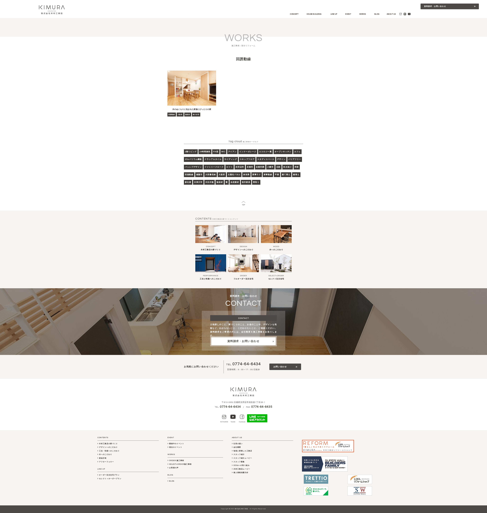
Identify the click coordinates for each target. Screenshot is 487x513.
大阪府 (180, 114)
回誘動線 (171, 114)
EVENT (348, 14)
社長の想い (238, 444)
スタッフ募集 (239, 462)
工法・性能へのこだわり (109, 451)
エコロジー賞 (265, 152)
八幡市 (270, 167)
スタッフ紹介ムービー (242, 458)
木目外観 (209, 182)
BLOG (376, 14)
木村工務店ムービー (241, 469)
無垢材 (187, 114)
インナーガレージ (247, 152)
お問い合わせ (280, 367)
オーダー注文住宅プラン (109, 475)
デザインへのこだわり (244, 250)
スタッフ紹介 (239, 454)
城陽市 (199, 175)
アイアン (232, 152)
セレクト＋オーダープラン (110, 479)
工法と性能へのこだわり (211, 279)
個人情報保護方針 (240, 472)
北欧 (278, 167)
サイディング (230, 159)
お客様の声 (174, 468)
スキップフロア (247, 159)
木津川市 (198, 182)
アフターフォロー (106, 462)
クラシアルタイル (213, 159)
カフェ (297, 152)
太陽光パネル (234, 175)
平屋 (277, 175)
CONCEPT (294, 14)
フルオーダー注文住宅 (244, 279)
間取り (256, 182)
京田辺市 (240, 167)
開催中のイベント (176, 444)
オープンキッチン (283, 152)
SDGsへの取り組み (241, 465)
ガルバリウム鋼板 (193, 159)
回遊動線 (189, 175)
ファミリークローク (214, 167)
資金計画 (103, 458)
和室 (297, 167)
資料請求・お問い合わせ (435, 6)
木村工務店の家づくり (211, 250)
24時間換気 (204, 152)
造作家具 (246, 182)
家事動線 (268, 175)
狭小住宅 (196, 114)
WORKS (362, 14)
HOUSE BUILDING (314, 14)
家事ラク (256, 175)
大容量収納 (210, 175)
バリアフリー (294, 159)
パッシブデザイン (193, 167)
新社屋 (188, 182)
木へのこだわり (276, 250)
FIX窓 (216, 152)
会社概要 (237, 447)
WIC (223, 152)
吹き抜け (287, 167)
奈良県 (246, 175)
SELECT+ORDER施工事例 (180, 464)
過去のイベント (175, 447)
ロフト (229, 167)
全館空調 (260, 167)
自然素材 (235, 182)
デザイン (281, 159)
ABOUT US (391, 14)
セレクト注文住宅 (276, 279)
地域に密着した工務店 (242, 451)
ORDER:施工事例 (176, 460)
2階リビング (191, 152)
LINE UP (334, 14)
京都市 (250, 167)
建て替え (286, 175)
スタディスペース (265, 159)
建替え (296, 175)
